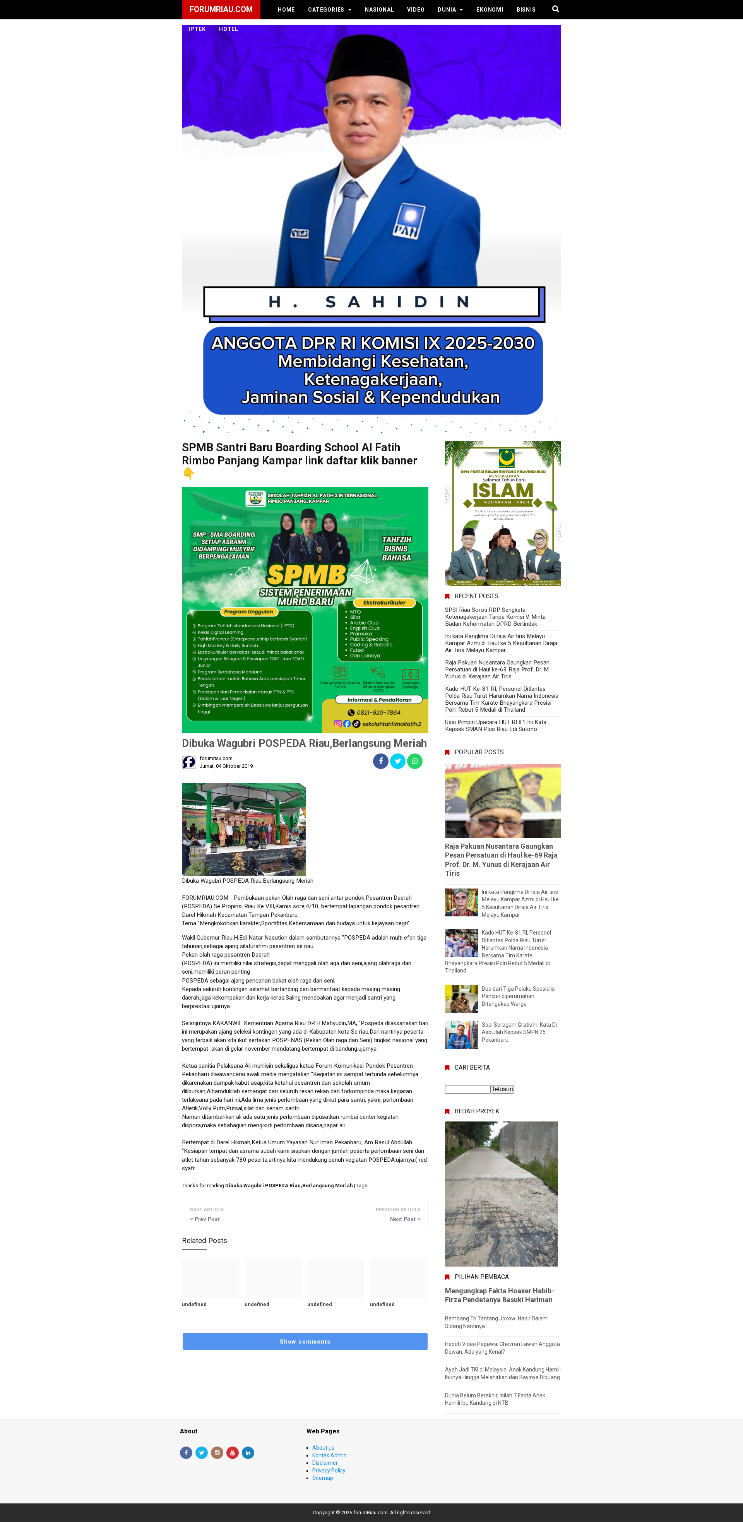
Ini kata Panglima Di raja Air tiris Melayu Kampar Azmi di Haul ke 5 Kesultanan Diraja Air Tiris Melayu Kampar (501, 643)
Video (416, 10)
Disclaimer (325, 1463)
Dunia (447, 10)
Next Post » (405, 1219)
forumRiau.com (370, 1512)
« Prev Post (205, 1219)
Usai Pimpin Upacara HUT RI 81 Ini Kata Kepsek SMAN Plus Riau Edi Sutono (495, 726)
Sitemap (322, 1478)
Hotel (228, 29)
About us (323, 1448)
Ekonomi (489, 10)
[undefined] (210, 1278)
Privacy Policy (329, 1470)
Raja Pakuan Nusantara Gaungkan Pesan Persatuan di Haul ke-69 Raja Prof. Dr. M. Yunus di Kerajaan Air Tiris (497, 669)
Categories (326, 10)
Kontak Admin (329, 1455)
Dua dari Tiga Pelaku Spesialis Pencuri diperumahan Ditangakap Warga (518, 996)
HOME (286, 10)
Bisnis (526, 10)
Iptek (197, 29)
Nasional (379, 10)
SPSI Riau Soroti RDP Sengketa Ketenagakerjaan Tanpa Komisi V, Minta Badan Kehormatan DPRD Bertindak (495, 616)
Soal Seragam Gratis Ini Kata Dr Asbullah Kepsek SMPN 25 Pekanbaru (520, 1032)
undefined (194, 1304)
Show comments (305, 1341)
